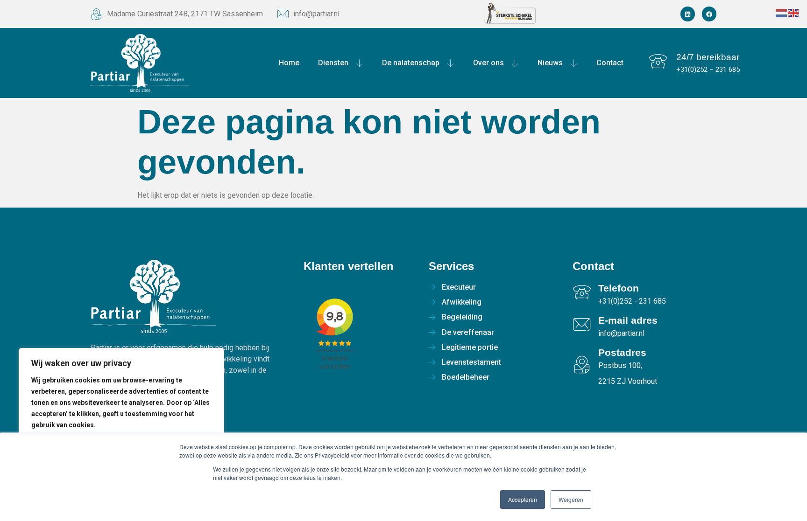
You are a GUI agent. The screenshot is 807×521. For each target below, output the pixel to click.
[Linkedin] (687, 14)
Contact (609, 62)
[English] (794, 12)
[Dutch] (782, 12)
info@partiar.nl (316, 13)
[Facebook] (709, 14)
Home (289, 62)
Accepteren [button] (522, 499)
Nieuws (550, 62)
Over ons (488, 62)
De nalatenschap (410, 62)
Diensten (333, 62)
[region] (121, 425)
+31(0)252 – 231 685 (708, 69)
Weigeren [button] (571, 499)
